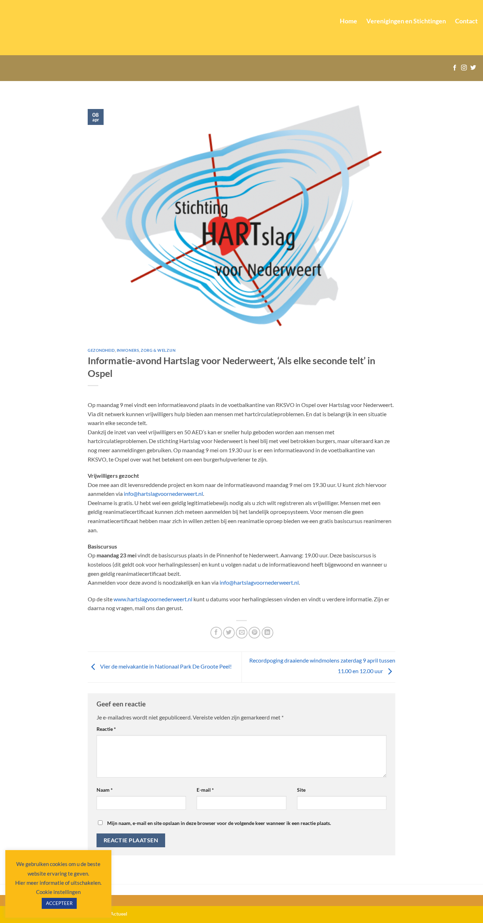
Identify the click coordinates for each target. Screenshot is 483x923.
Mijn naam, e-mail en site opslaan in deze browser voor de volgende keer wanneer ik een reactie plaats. (219, 823)
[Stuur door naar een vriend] (242, 632)
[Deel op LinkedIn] (267, 632)
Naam (105, 790)
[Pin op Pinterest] (254, 632)
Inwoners (128, 350)
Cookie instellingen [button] (58, 892)
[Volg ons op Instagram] (464, 68)
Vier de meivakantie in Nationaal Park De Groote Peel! (165, 666)
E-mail (205, 790)
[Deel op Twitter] (229, 632)
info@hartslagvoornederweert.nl (163, 493)
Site (301, 790)
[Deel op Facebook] (216, 632)
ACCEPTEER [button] (59, 903)
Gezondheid (101, 350)
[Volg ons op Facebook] (455, 68)
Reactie (106, 729)
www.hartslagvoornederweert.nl (153, 599)
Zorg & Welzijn (158, 350)
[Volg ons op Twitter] (473, 68)
